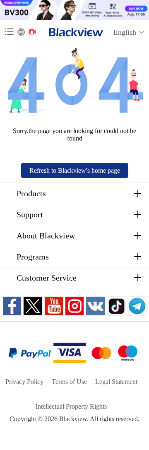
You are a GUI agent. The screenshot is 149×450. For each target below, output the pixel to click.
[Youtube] (53, 306)
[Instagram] (74, 306)
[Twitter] (33, 306)
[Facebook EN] (12, 306)
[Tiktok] (116, 306)
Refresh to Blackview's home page (74, 170)
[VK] (95, 306)
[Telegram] (137, 306)
